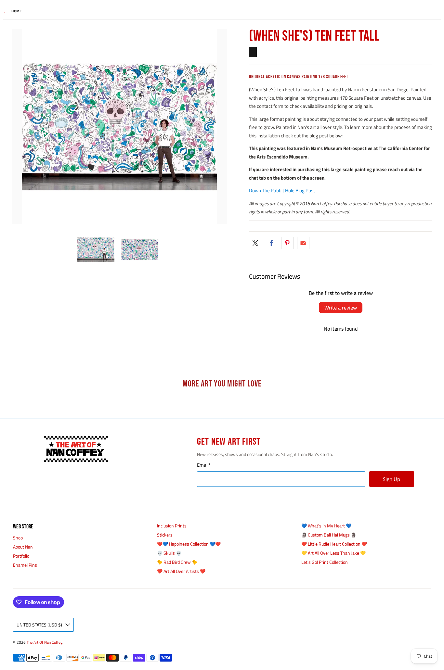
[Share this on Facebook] (271, 243)
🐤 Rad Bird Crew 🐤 (177, 562)
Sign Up (391, 479)
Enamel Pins (25, 565)
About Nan (23, 546)
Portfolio (21, 555)
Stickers (165, 534)
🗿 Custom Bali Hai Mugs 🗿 (328, 534)
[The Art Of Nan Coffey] (76, 449)
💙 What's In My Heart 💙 (326, 525)
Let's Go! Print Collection (324, 562)
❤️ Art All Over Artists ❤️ (181, 571)
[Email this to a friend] (303, 243)
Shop (18, 537)
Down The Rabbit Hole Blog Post (282, 190)
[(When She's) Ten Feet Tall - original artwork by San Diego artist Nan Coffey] (119, 126)
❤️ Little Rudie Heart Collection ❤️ (334, 543)
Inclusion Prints (172, 525)
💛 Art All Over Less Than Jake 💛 (333, 553)
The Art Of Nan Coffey (44, 642)
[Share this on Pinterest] (287, 243)
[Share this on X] (255, 243)
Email (203, 465)
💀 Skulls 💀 (169, 553)
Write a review (340, 307)
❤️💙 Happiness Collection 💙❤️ (189, 543)
